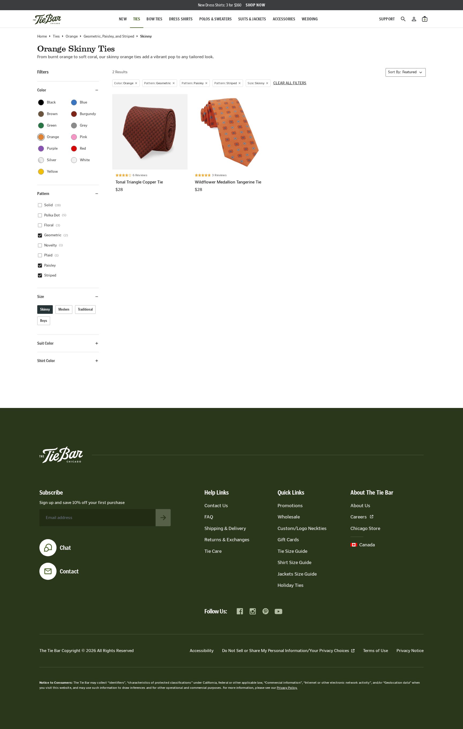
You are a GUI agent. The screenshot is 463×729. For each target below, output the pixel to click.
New (122, 18)
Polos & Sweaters (215, 18)
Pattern (43, 193)
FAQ (208, 517)
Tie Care (213, 551)
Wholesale (289, 517)
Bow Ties (154, 18)
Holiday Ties (291, 585)
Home (42, 36)
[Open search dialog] (403, 19)
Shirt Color (46, 360)
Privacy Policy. (287, 688)
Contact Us (216, 506)
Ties (136, 18)
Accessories (284, 18)
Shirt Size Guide (294, 562)
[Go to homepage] (47, 19)
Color (41, 90)
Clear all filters (290, 83)
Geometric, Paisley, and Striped (109, 36)
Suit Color (45, 343)
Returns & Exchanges (226, 540)
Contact (69, 571)
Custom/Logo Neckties (302, 528)
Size (40, 296)
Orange (72, 36)
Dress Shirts (181, 18)
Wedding (310, 18)
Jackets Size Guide (297, 574)
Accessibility (202, 650)
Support (387, 18)
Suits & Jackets (252, 18)
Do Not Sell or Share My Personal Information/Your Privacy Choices (285, 650)
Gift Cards (288, 540)
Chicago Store (365, 528)
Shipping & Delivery (225, 528)
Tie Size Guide (292, 551)
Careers (358, 517)
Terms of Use (375, 650)
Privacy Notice (410, 650)
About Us (360, 506)
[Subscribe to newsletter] (163, 517)
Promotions (290, 506)
